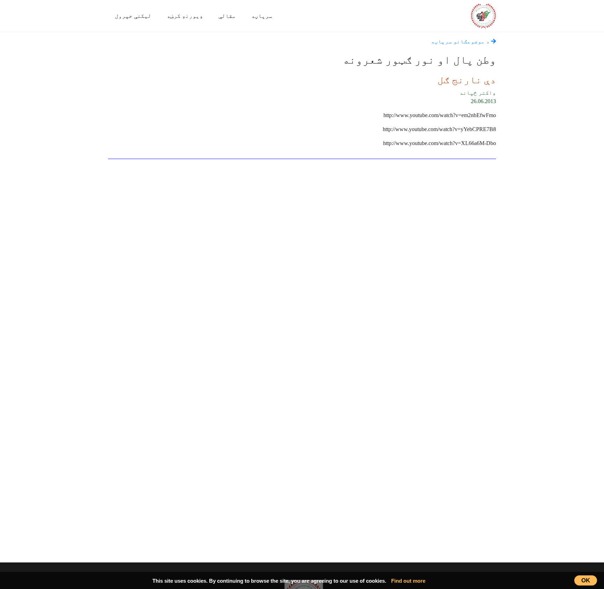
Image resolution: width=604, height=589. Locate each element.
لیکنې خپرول (133, 16)
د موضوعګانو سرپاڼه (461, 41)
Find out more (408, 581)
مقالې (227, 16)
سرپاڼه (261, 16)
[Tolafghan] (483, 14)
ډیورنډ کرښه (185, 16)
